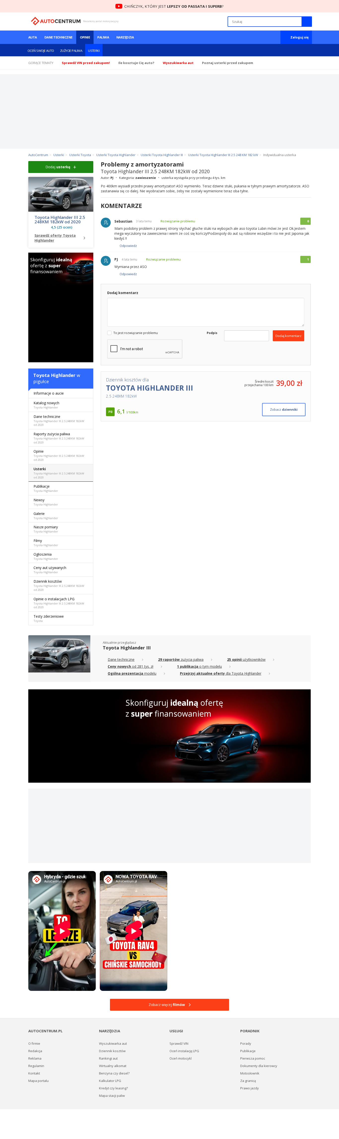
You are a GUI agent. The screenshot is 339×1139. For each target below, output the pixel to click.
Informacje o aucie (49, 393)
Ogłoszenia (46, 556)
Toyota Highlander (54, 375)
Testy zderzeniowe (49, 618)
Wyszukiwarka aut (113, 1043)
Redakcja (35, 1051)
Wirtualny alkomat (112, 1066)
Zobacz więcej (167, 1004)
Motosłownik (249, 1073)
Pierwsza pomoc (252, 1058)
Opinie (85, 37)
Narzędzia (125, 37)
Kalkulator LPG (110, 1080)
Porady (245, 1043)
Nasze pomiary (46, 529)
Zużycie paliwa (71, 50)
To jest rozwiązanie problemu (135, 333)
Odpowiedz (128, 245)
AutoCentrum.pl (55, 21)
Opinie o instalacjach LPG (59, 603)
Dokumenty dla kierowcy (258, 1066)
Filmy (46, 542)
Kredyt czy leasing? (113, 1088)
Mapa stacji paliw (112, 1095)
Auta (32, 37)
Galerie (46, 515)
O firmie (34, 1043)
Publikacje (46, 488)
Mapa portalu (38, 1080)
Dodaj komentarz (288, 336)
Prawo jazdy (249, 1088)
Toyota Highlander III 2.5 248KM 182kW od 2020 (59, 219)
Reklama (34, 1058)
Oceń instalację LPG (184, 1051)
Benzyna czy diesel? (114, 1073)
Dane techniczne (58, 37)
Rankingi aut (108, 1058)
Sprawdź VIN (179, 1043)
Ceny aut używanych (50, 569)
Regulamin (36, 1066)
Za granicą (248, 1080)
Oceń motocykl (181, 1058)
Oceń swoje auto (41, 50)
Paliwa (103, 37)
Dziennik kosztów (59, 585)
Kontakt (34, 1073)
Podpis (212, 333)
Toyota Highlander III (127, 648)
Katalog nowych (46, 405)
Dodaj (57, 167)
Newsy (46, 502)
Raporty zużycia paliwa (59, 438)
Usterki (94, 50)
